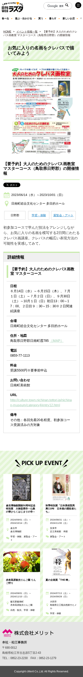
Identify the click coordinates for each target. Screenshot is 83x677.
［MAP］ (57, 340)
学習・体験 (39, 215)
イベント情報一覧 (27, 31)
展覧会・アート (63, 215)
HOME (7, 31)
